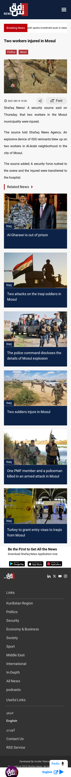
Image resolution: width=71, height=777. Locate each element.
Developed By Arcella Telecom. (36, 761)
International (16, 664)
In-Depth (13, 672)
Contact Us (15, 739)
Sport (10, 646)
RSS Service (15, 747)
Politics (11, 52)
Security (12, 620)
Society (12, 638)
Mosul (23, 52)
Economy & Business (22, 629)
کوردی (10, 730)
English (11, 721)
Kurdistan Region (19, 603)
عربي (10, 712)
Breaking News (16, 27)
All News (13, 681)
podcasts (13, 690)
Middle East (15, 655)
